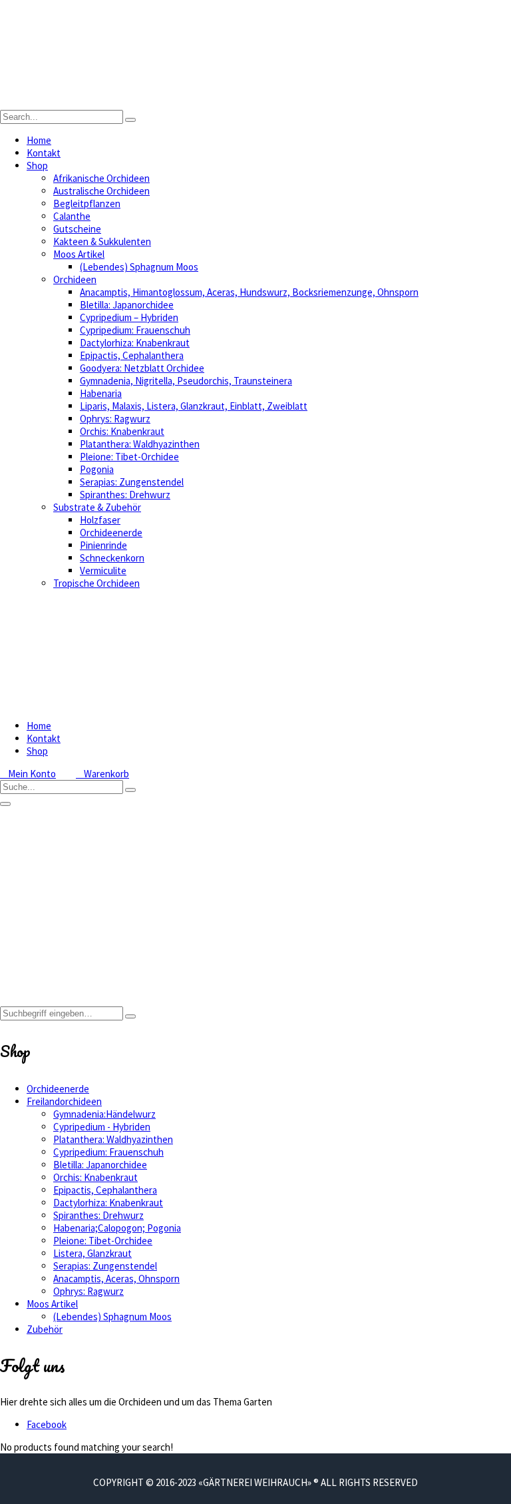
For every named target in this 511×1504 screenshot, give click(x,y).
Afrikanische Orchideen (101, 178)
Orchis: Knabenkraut (122, 431)
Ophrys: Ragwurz (115, 418)
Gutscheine (77, 228)
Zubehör (45, 1329)
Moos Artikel (78, 254)
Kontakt (44, 153)
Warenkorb (102, 773)
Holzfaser (100, 520)
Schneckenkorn (112, 558)
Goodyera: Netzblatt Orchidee (142, 368)
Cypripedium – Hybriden (129, 317)
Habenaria (101, 393)
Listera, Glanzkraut (92, 1253)
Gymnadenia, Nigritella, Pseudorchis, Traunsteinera (186, 380)
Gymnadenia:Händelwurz (104, 1114)
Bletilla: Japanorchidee (127, 304)
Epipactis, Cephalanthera (132, 355)
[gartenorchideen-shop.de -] (133, 103)
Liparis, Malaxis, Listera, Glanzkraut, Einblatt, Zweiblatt (193, 406)
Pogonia (97, 469)
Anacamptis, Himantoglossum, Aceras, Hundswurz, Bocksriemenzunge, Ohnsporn (249, 292)
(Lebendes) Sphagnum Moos (139, 266)
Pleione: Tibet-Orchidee (129, 456)
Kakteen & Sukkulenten (102, 241)
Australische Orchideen (101, 191)
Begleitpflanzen (86, 203)
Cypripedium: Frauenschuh (135, 330)
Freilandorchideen (64, 1101)
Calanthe (71, 216)
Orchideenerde (111, 532)
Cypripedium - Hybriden (101, 1126)
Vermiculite (103, 570)
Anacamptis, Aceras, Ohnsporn (116, 1278)
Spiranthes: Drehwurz (125, 494)
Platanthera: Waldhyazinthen (140, 444)
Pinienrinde (103, 545)
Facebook (47, 1424)
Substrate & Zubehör (97, 507)
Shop (37, 165)
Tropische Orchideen (96, 583)
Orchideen (74, 279)
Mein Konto (28, 773)
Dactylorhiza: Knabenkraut (135, 342)
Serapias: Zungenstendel (132, 482)
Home (39, 140)
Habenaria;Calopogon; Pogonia (117, 1228)
